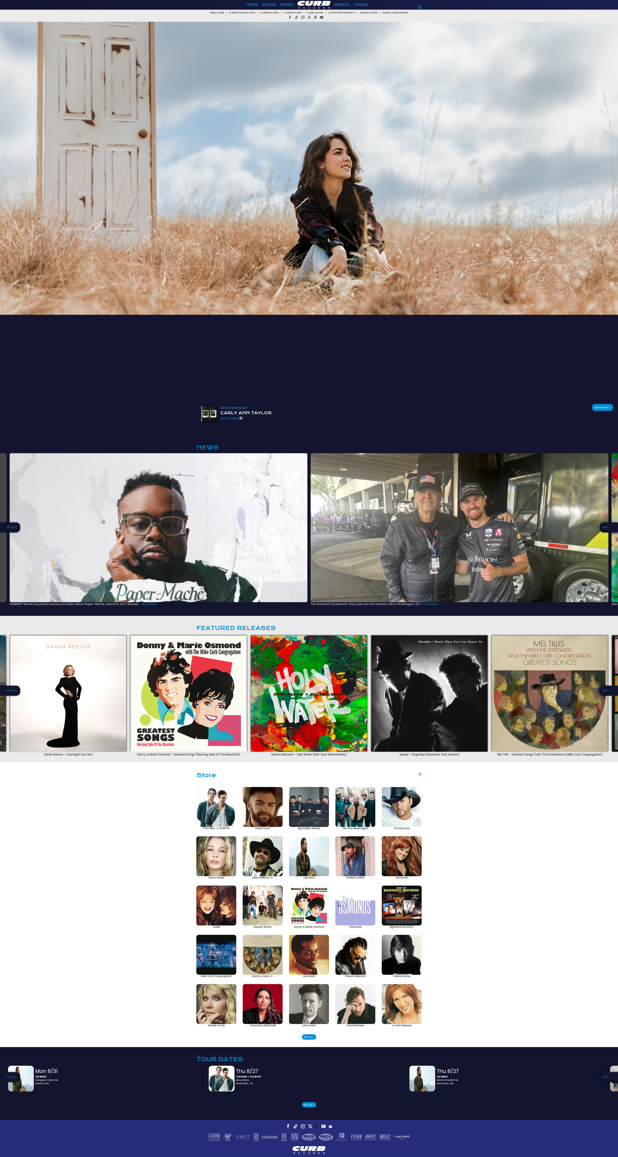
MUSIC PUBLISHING (395, 12)
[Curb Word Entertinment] (402, 1137)
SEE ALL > (309, 1037)
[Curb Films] (357, 1137)
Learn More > (602, 407)
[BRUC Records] (371, 1137)
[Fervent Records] (342, 1137)
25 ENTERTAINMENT (341, 12)
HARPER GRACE (240, 412)
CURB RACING (269, 12)
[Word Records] (228, 1137)
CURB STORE (293, 12)
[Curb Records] (214, 1137)
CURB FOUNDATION (242, 12)
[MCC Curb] (326, 1137)
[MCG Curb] (309, 1137)
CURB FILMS (315, 12)
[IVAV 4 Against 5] (295, 1137)
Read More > (149, 604)
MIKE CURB (217, 12)
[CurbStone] (270, 1137)
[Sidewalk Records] (256, 1137)
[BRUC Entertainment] (386, 1137)
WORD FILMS (368, 12)
